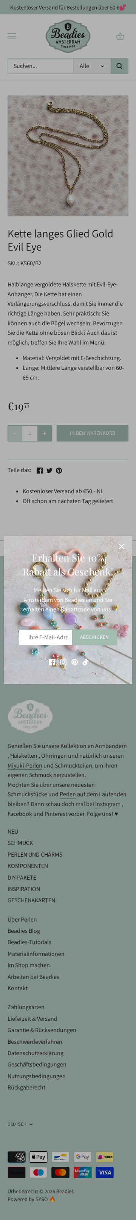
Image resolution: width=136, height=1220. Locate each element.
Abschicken (94, 637)
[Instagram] (63, 661)
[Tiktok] (85, 661)
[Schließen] (121, 546)
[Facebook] (52, 661)
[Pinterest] (74, 661)
